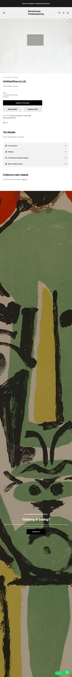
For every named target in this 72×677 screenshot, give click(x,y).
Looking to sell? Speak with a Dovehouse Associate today (36, 3)
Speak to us (13, 115)
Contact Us (36, 531)
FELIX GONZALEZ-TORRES (10, 77)
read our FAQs (27, 115)
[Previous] (5, 3)
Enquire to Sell (33, 109)
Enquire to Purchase (22, 103)
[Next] (67, 3)
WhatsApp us (20, 115)
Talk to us (24, 179)
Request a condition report (9, 117)
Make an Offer (12, 109)
